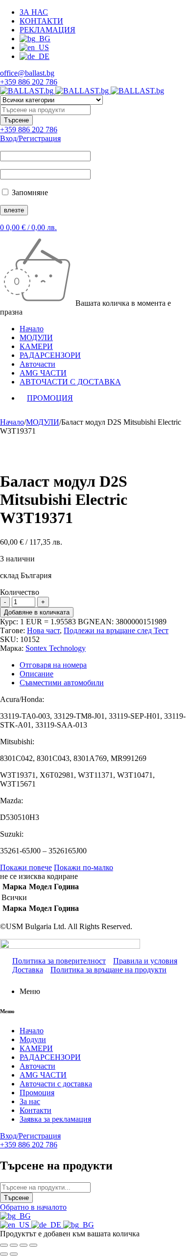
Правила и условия (145, 961)
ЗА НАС (34, 12)
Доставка (27, 969)
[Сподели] (23, 1245)
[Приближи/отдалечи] (4, 1245)
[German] (47, 1225)
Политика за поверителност (59, 961)
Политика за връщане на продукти (108, 969)
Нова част (43, 630)
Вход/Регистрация (30, 138)
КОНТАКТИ (41, 21)
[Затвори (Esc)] (33, 1245)
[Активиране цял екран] (14, 1245)
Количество (19, 592)
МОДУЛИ (42, 422)
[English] (15, 1225)
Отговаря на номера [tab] (53, 665)
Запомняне (29, 192)
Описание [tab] (36, 674)
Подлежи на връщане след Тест (116, 630)
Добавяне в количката (37, 612)
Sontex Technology (55, 648)
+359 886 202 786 (28, 82)
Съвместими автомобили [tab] (62, 682)
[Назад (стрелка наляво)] (4, 1254)
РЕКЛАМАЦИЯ (47, 30)
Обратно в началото (33, 1207)
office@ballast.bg (27, 73)
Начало (12, 422)
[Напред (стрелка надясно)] (14, 1254)
